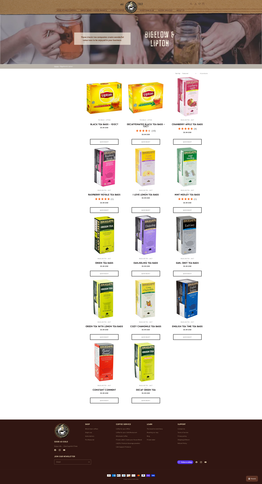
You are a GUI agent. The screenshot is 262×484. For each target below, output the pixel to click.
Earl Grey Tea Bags (187, 263)
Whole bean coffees (91, 429)
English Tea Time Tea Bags (187, 326)
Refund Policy (182, 443)
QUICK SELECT (104, 142)
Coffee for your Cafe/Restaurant (126, 432)
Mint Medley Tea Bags (187, 195)
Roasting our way (152, 432)
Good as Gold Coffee (133, 479)
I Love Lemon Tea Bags (146, 195)
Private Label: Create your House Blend (129, 440)
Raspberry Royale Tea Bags (104, 195)
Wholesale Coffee (122, 436)
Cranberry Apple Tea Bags (187, 124)
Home (56, 66)
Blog (148, 436)
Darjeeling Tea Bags (146, 263)
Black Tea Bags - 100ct (104, 124)
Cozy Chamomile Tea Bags (145, 326)
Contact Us (181, 429)
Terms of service (183, 432)
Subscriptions (89, 436)
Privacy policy (182, 436)
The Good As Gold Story (155, 429)
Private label (151, 440)
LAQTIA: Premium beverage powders (128, 443)
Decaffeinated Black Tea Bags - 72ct (146, 125)
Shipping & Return (184, 440)
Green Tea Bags (104, 263)
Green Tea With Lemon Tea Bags (104, 326)
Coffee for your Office (123, 429)
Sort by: (177, 73)
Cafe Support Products (123, 447)
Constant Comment (104, 390)
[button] (67, 10)
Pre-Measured (89, 440)
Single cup (88, 432)
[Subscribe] (88, 462)
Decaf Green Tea (146, 390)
